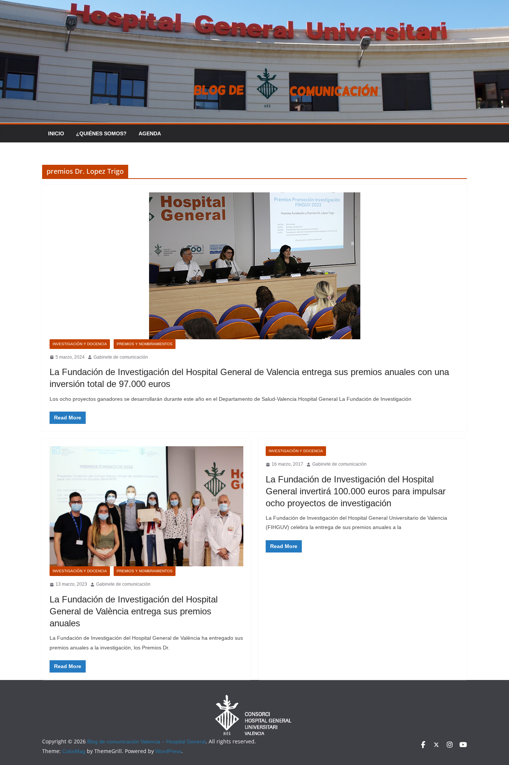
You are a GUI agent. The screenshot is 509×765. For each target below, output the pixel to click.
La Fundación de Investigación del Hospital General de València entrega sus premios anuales (134, 611)
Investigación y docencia (80, 344)
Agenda (150, 133)
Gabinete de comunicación (121, 357)
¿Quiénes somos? (101, 133)
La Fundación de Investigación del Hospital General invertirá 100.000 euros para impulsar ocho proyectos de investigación (356, 491)
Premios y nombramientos (145, 344)
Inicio (56, 133)
